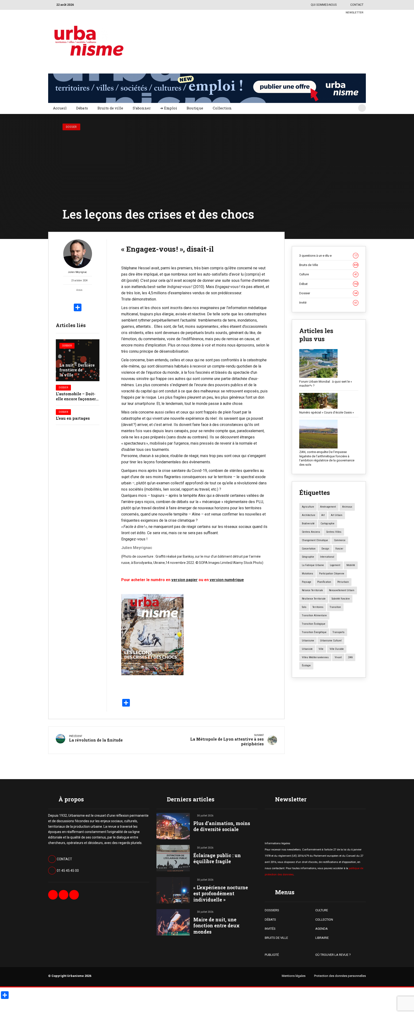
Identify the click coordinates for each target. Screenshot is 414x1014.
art (323, 515)
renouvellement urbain (341, 590)
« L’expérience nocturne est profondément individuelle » (220, 893)
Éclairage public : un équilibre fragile (217, 858)
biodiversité (308, 523)
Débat (328, 284)
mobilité (350, 565)
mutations (307, 573)
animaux (347, 506)
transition (335, 607)
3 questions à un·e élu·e (328, 255)
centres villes (333, 531)
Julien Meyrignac (77, 272)
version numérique (227, 580)
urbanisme (308, 640)
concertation (309, 548)
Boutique (195, 108)
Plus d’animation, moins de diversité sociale (221, 826)
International (327, 556)
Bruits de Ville (328, 265)
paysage (306, 581)
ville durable (337, 649)
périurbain (343, 581)
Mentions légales (293, 976)
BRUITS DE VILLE (276, 938)
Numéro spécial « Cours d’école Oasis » (326, 412)
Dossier (71, 127)
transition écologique (313, 623)
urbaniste (307, 649)
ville (321, 649)
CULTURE (321, 910)
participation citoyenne (331, 573)
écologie (306, 665)
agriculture (308, 506)
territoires (317, 607)
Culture (328, 274)
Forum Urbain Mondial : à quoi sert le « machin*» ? (325, 384)
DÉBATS (270, 919)
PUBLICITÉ (272, 955)
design (325, 548)
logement (335, 565)
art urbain (336, 515)
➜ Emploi (168, 108)
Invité (328, 302)
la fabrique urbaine (313, 565)
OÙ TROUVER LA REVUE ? (333, 955)
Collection (222, 108)
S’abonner (142, 108)
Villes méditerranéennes (315, 657)
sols (304, 607)
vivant (338, 657)
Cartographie (327, 523)
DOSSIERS (272, 910)
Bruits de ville (110, 108)
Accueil (60, 108)
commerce (339, 540)
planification (324, 581)
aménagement (328, 506)
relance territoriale (312, 590)
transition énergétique (314, 632)
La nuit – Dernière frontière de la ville (77, 370)
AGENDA (321, 928)
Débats (82, 108)
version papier (184, 580)
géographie (308, 556)
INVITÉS (270, 928)
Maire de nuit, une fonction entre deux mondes (216, 926)
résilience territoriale (314, 598)
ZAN (350, 657)
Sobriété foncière (341, 598)
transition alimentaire (314, 615)
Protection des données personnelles (340, 976)
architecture (308, 515)
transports (339, 632)
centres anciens (311, 531)
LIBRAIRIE (322, 938)
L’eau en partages (73, 418)
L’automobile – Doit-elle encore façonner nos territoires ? (76, 398)
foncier (339, 548)
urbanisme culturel (331, 640)
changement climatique (315, 540)
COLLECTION (324, 919)
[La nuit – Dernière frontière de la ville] (78, 360)
